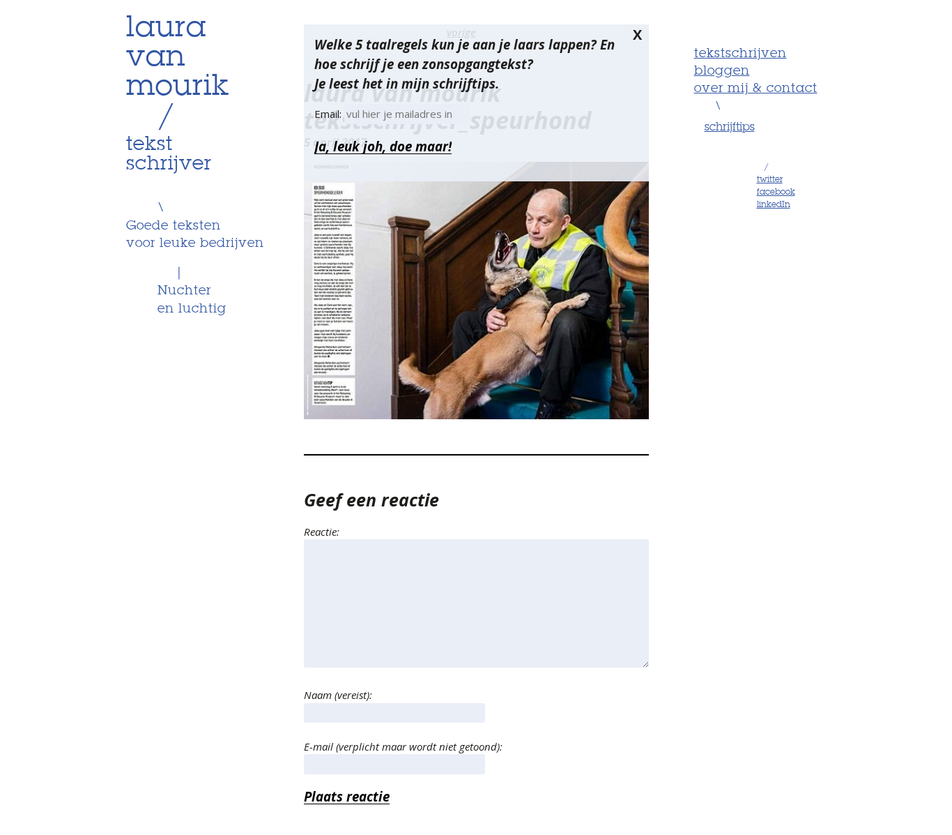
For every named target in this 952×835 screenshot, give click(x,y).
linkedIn (773, 205)
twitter (770, 180)
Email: (329, 114)
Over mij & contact (755, 88)
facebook (776, 192)
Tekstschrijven (740, 53)
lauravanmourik (177, 58)
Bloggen (722, 71)
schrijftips (730, 127)
